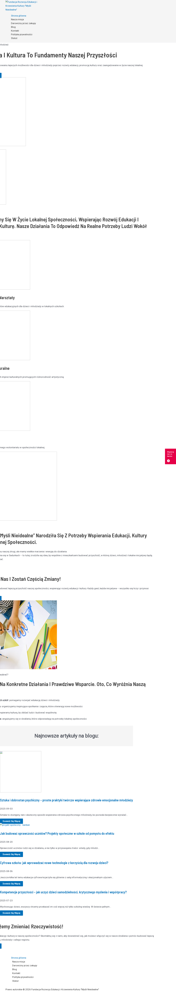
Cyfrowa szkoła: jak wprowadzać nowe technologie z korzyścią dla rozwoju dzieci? (54, 863)
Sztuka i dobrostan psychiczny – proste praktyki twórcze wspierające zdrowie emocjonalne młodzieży (66, 800)
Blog (13, 27)
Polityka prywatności (21, 34)
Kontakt (15, 30)
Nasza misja (17, 19)
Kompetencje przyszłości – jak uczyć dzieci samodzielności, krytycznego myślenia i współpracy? (63, 892)
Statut (14, 38)
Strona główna (18, 15)
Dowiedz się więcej (11, 821)
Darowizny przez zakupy (23, 23)
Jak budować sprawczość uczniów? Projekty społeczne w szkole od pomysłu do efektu (57, 833)
